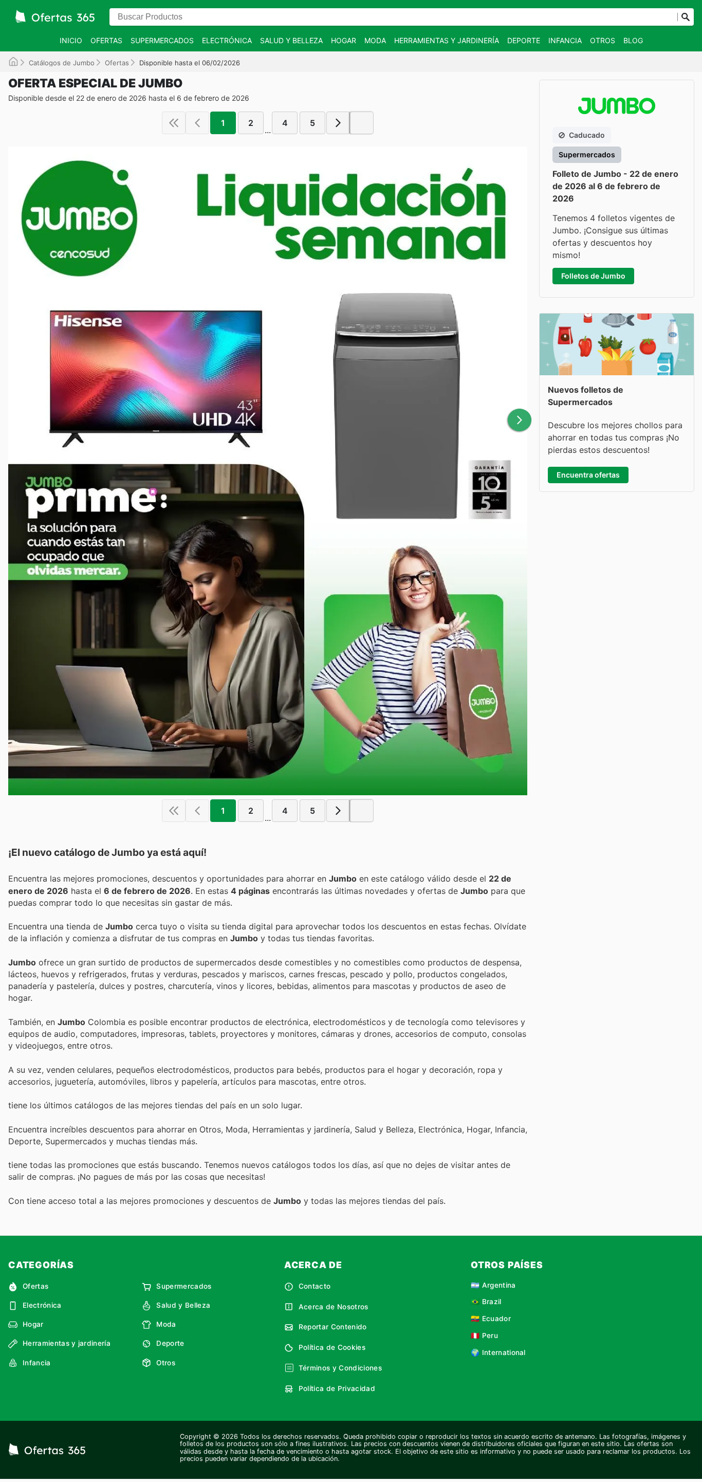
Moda (375, 40)
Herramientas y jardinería (446, 40)
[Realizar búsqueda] (685, 17)
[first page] (174, 123)
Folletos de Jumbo (593, 275)
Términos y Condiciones (340, 1368)
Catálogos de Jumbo (62, 63)
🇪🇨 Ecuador (491, 1318)
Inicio (71, 40)
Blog (633, 40)
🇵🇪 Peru (484, 1335)
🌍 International (498, 1352)
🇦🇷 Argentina (493, 1285)
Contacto (315, 1286)
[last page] (362, 123)
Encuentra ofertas (588, 474)
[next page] (338, 123)
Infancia (565, 40)
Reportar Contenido (333, 1327)
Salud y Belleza (291, 40)
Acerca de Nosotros (333, 1307)
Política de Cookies (332, 1347)
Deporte (523, 40)
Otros (602, 40)
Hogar (343, 40)
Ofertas (106, 40)
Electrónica (227, 40)
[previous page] (197, 123)
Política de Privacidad (337, 1388)
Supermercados (162, 40)
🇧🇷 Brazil (486, 1301)
